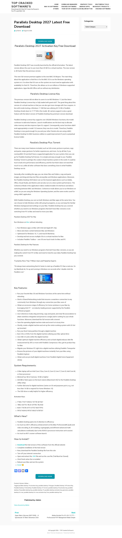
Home (56, 4)
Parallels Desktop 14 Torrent (40, 488)
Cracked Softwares (68, 6)
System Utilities (24, 483)
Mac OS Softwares (51, 6)
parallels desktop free (55, 492)
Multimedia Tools (102, 4)
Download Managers (69, 4)
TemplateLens (59, 533)
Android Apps (84, 6)
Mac (27, 222)
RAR (34, 456)
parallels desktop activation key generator (56, 490)
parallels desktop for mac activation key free (36, 492)
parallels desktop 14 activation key (28, 485)
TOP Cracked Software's (22, 4)
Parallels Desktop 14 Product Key (64, 485)
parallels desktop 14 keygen (46, 485)
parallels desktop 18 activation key (57, 488)
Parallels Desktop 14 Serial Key (22, 488)
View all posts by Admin (21, 505)
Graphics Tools (86, 4)
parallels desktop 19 (38, 490)
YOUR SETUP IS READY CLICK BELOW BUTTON (77, 9)
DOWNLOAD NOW (45, 41)
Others (56, 9)
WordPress (72, 533)
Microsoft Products (101, 6)
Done (19, 465)
